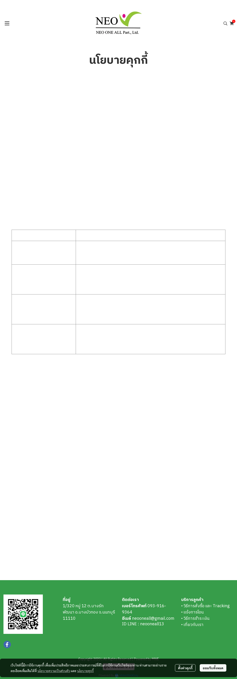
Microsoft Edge (65, 430)
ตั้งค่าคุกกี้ (185, 668)
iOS (74, 418)
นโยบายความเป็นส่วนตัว (53, 671)
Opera (57, 443)
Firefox (58, 437)
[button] (225, 23)
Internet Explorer (68, 424)
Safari (57, 418)
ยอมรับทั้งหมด (213, 668)
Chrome (59, 412)
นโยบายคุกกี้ (85, 671)
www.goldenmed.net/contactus (86, 563)
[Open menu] (7, 23)
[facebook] (7, 644)
